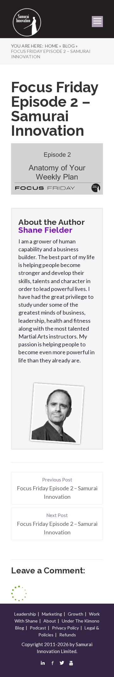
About (49, 620)
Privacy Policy (65, 627)
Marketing (52, 614)
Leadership (25, 614)
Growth (75, 614)
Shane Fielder (45, 230)
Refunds (67, 634)
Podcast (38, 627)
